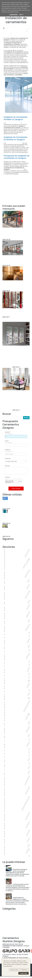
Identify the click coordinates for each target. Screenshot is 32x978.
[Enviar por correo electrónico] (13, 202)
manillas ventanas (11, 719)
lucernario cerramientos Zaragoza (16, 704)
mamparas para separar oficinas (15, 715)
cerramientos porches (12, 613)
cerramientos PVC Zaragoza (14, 615)
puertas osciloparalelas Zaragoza (16, 790)
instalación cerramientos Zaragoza (16, 31)
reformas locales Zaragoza (14, 800)
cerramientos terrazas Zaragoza (16, 628)
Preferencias (24, 969)
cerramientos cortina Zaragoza (15, 594)
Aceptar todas (23, 973)
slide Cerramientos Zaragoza (14, 825)
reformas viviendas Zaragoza (15, 801)
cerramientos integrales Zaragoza (20, 927)
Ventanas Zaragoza (12, 852)
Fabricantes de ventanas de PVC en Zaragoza (16, 347)
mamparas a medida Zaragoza (15, 706)
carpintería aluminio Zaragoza (15, 575)
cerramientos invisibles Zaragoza (15, 30)
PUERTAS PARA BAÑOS (13, 792)
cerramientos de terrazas (13, 597)
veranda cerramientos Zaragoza (16, 854)
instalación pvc (10, 687)
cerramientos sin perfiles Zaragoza (16, 621)
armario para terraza (12, 562)
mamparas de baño (11, 707)
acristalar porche (11, 551)
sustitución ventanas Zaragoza (15, 827)
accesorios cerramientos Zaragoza (16, 550)
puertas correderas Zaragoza (15, 784)
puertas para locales (12, 793)
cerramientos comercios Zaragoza (16, 588)
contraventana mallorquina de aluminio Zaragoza (15, 632)
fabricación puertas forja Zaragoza (16, 669)
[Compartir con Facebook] (16, 202)
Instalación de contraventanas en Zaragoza (15, 281)
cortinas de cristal (11, 640)
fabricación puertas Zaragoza (15, 671)
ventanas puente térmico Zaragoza (17, 848)
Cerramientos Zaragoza (13, 629)
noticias (8, 33)
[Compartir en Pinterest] (17, 202)
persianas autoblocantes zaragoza (16, 736)
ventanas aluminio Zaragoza (14, 840)
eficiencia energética (12, 655)
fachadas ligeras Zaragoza (14, 680)
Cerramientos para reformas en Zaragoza (15, 528)
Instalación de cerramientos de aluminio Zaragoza (20, 880)
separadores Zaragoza (12, 809)
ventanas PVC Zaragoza (13, 849)
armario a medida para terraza (15, 558)
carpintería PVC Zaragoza (13, 577)
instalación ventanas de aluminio (16, 695)
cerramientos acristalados (14, 582)
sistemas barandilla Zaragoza (15, 819)
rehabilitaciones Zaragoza (14, 805)
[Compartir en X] (15, 202)
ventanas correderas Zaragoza (15, 846)
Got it (21, 15)
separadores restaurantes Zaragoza (17, 814)
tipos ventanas (10, 833)
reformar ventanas (11, 798)
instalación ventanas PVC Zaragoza (17, 696)
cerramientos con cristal (13, 593)
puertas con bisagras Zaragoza (15, 781)
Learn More (13, 15)
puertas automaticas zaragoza (15, 778)
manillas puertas (11, 717)
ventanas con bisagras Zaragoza (16, 841)
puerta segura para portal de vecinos (17, 765)
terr (7, 832)
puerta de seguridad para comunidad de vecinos (13, 762)
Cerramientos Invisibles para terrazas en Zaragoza (21, 866)
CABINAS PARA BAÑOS (13, 566)
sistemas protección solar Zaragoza (17, 824)
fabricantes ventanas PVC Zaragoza (17, 679)
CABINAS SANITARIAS (12, 567)
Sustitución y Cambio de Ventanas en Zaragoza (16, 391)
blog (6, 28)
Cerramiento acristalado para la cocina (20, 895)
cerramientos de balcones (14, 596)
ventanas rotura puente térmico (16, 851)
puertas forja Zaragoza (13, 789)
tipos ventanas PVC (12, 835)
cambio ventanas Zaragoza (14, 574)
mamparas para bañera (13, 714)
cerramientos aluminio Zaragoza (18, 28)
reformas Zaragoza (12, 803)
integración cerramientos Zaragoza (17, 703)
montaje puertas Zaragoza (14, 728)
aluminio (8, 554)
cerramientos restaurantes (14, 617)
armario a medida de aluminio (15, 556)
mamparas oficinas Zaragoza (14, 712)
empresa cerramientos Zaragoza (16, 656)
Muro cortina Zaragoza (13, 730)
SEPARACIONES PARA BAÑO (14, 806)
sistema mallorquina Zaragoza (15, 816)
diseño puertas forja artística (15, 642)
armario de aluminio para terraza (16, 561)
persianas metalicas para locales (16, 744)
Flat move (5, 256)
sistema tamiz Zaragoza (13, 817)
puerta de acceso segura (13, 760)
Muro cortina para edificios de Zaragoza (14, 501)
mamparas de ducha (12, 711)
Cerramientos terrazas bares (14, 626)
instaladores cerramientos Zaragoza (17, 698)
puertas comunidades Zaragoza (15, 779)
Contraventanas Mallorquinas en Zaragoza (15, 514)
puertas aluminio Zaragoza (14, 773)
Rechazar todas (14, 969)
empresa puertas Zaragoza (14, 658)
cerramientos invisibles (13, 602)
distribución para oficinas (13, 647)
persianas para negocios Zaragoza (16, 746)
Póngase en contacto (16, 169)
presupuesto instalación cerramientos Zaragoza (18, 33)
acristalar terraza (11, 553)
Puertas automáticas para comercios (13, 309)
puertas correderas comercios (15, 782)
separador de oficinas (12, 808)
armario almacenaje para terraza (16, 559)
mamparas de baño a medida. (15, 709)
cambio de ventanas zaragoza (15, 572)
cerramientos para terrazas (14, 609)
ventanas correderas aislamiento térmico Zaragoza (16, 843)
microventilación (11, 723)
